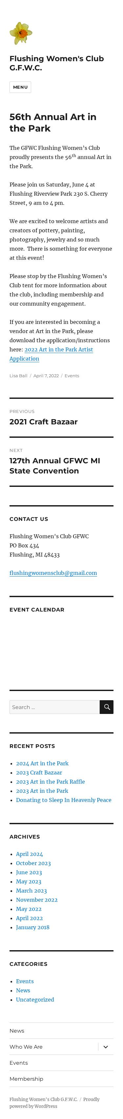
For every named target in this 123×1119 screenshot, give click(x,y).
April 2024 (29, 854)
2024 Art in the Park (42, 763)
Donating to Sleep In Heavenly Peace (64, 800)
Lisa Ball (19, 375)
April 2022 (29, 918)
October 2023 (33, 863)
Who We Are (26, 1047)
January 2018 (33, 927)
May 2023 (28, 881)
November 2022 (37, 900)
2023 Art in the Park (42, 791)
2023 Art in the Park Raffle (50, 781)
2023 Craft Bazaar (39, 772)
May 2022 (29, 909)
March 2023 (31, 890)
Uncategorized (35, 999)
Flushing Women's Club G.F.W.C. (43, 1099)
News (23, 990)
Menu (20, 87)
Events (72, 375)
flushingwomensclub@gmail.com (53, 573)
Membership (26, 1079)
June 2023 (29, 872)
